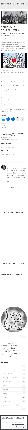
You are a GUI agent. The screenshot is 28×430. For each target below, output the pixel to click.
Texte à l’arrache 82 (6, 150)
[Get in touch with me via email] (8, 181)
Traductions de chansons (12, 7)
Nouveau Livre (14, 238)
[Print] (6, 38)
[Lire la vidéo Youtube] (14, 60)
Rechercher (22, 336)
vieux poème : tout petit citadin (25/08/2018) (14, 263)
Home (3, 7)
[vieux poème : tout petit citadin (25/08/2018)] (14, 251)
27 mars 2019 (20, 33)
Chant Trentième (6, 143)
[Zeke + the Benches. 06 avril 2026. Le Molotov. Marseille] (14, 200)
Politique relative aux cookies (18, 424)
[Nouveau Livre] (14, 226)
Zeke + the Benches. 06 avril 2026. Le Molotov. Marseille (14, 212)
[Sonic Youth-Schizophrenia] (14, 17)
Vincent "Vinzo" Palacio (7, 33)
